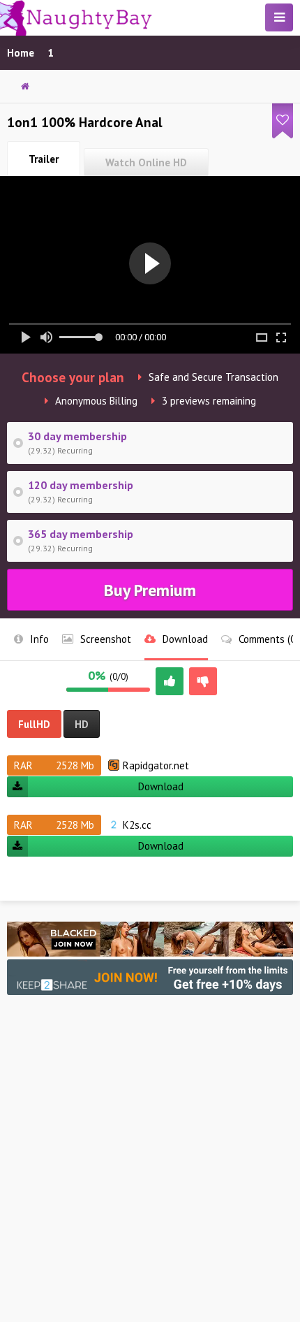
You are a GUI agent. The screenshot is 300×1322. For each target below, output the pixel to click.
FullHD (34, 724)
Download (160, 786)
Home (20, 52)
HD (82, 724)
